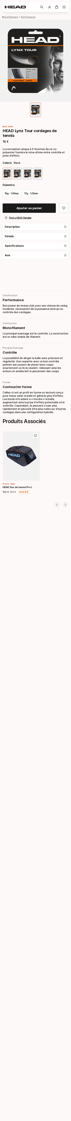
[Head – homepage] (21, 7)
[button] (41, 7)
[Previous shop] (57, 505)
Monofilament (10, 17)
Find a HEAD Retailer (20, 217)
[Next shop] (65, 505)
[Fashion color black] (7, 173)
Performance (28, 17)
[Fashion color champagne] (37, 173)
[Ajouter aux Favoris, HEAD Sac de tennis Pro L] (35, 436)
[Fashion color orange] (27, 173)
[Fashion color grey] (17, 173)
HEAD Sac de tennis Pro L (17, 487)
